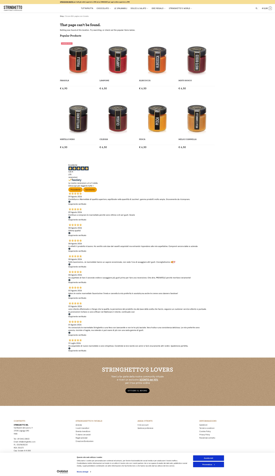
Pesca (142, 139)
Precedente (76, 190)
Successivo (90, 190)
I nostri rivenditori (82, 428)
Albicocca (145, 81)
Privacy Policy (204, 435)
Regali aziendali (81, 438)
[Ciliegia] (118, 118)
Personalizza (207, 464)
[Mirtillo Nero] (78, 118)
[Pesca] (157, 118)
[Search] (257, 8)
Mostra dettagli (82, 472)
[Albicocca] (157, 59)
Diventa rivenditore (83, 431)
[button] (267, 8)
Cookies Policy (205, 431)
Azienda (79, 425)
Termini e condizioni (206, 428)
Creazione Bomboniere (84, 441)
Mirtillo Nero (67, 139)
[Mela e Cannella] (197, 118)
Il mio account (143, 425)
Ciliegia (104, 139)
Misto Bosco (185, 81)
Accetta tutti (208, 458)
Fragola (64, 81)
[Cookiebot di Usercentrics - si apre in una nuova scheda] (62, 471)
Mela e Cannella (188, 139)
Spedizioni (203, 425)
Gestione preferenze (145, 428)
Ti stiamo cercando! (83, 435)
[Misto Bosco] (197, 59)
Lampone (104, 81)
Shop (62, 16)
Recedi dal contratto (207, 438)
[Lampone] (118, 59)
